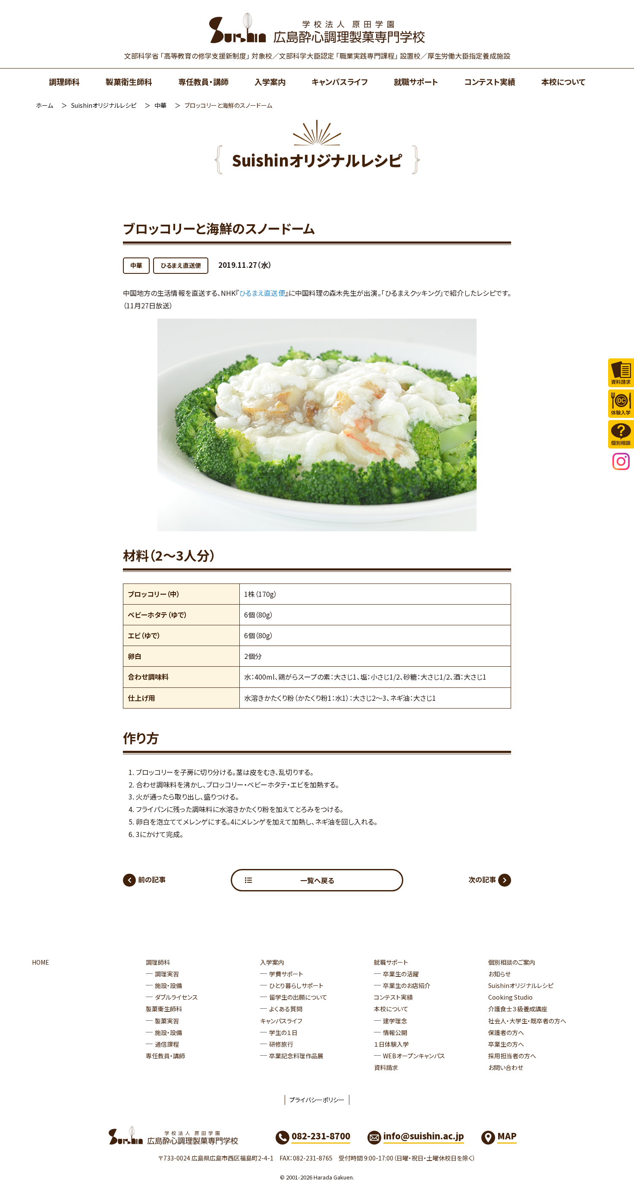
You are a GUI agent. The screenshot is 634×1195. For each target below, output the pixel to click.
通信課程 (167, 1044)
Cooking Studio (510, 997)
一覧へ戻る (317, 880)
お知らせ (499, 973)
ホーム (44, 105)
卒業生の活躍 (401, 973)
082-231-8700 (321, 1135)
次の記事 (482, 879)
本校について (563, 81)
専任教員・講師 (203, 81)
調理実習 (167, 973)
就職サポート (416, 81)
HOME (40, 962)
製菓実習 (167, 1020)
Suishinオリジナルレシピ (103, 105)
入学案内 (270, 81)
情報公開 (395, 1032)
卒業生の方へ (506, 1044)
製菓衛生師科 (129, 81)
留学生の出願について (298, 997)
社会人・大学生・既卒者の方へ (527, 1020)
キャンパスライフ (339, 81)
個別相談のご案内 (511, 962)
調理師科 (64, 81)
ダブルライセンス (176, 997)
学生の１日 (283, 1032)
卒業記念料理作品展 (296, 1055)
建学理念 (395, 1020)
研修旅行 (281, 1044)
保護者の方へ (506, 1032)
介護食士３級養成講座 (517, 1008)
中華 (160, 105)
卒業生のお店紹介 (406, 985)
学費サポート (286, 973)
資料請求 (386, 1067)
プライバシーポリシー (317, 1099)
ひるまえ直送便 (180, 265)
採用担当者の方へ (512, 1055)
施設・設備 (168, 985)
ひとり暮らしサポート (296, 985)
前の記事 (152, 879)
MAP (507, 1135)
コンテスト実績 (489, 81)
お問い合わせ (505, 1067)
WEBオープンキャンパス (414, 1055)
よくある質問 (285, 1008)
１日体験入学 (391, 1044)
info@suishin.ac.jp (423, 1135)
